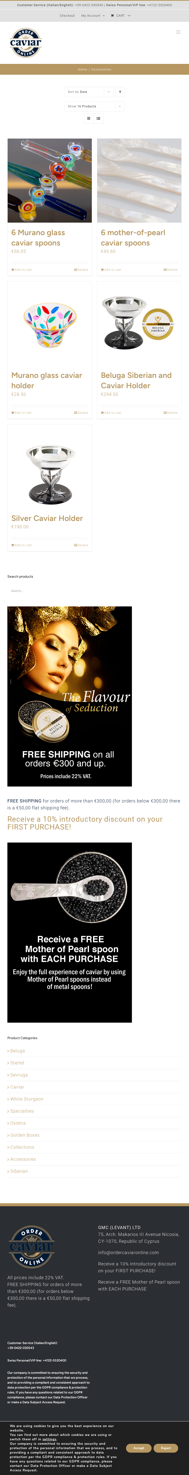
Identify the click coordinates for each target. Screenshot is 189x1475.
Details (83, 270)
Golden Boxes (25, 1135)
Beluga (17, 1050)
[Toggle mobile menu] (179, 32)
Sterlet (17, 1062)
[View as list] (98, 118)
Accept (138, 1448)
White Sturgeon (27, 1099)
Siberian (19, 1171)
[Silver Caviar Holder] (50, 466)
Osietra (18, 1123)
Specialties (22, 1111)
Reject (166, 1448)
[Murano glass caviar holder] (50, 323)
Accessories (23, 1159)
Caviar (17, 1086)
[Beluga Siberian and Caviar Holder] (139, 323)
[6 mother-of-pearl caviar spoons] (139, 181)
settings (49, 1439)
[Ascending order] (120, 92)
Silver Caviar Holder (47, 518)
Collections (22, 1147)
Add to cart (23, 270)
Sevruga (19, 1074)
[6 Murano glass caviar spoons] (50, 181)
